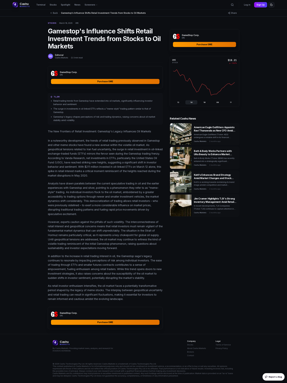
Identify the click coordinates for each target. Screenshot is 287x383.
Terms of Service (223, 345)
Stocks (53, 4)
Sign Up (261, 4)
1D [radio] (178, 102)
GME (174, 60)
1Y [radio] (231, 102)
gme (77, 23)
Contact (190, 355)
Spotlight (65, 4)
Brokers (190, 352)
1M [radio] (204, 102)
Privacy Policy (222, 348)
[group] (204, 102)
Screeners (90, 4)
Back (55, 13)
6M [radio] (217, 102)
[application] (204, 82)
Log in (247, 4)
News (77, 4)
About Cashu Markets (196, 348)
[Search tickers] (232, 5)
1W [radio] (191, 102)
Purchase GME (105, 81)
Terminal (40, 4)
